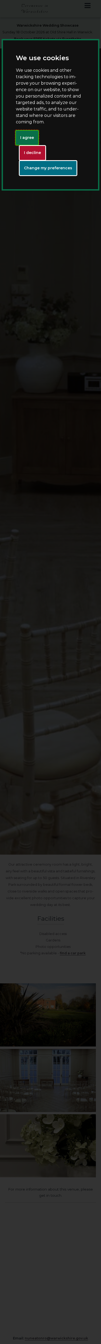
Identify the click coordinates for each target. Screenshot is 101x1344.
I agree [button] (27, 137)
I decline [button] (32, 152)
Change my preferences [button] (48, 168)
